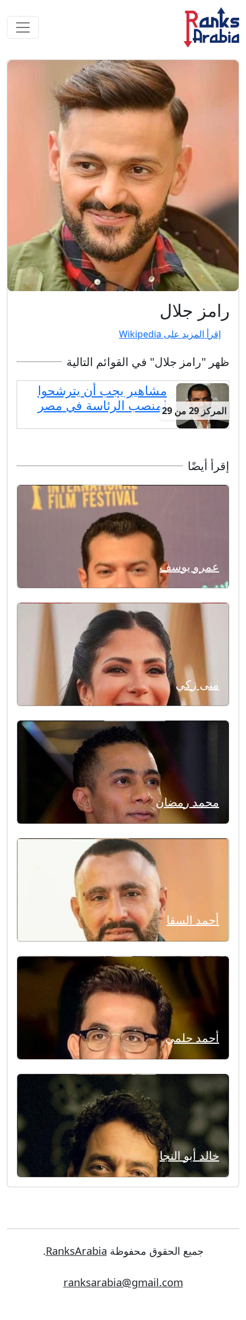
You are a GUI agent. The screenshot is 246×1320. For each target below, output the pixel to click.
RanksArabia (76, 1250)
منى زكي (197, 684)
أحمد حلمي (192, 1037)
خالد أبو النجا (189, 1155)
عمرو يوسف (189, 566)
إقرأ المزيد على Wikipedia (170, 334)
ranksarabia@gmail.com (123, 1282)
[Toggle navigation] (23, 27)
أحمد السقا (192, 920)
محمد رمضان (187, 802)
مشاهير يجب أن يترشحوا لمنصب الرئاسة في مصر (102, 398)
